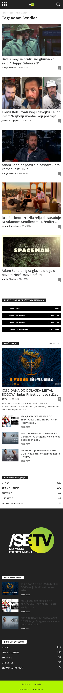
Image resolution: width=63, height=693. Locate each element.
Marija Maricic (9, 67)
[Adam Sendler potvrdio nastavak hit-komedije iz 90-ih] (31, 146)
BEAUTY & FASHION (12, 503)
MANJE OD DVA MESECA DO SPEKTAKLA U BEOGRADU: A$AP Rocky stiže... (39, 419)
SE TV (4, 399)
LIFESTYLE (7, 498)
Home (4, 13)
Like (57, 308)
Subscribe (54, 329)
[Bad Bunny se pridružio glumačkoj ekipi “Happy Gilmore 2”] (31, 40)
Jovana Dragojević (10, 120)
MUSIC (5, 483)
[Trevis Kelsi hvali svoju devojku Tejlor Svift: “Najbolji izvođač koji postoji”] (31, 93)
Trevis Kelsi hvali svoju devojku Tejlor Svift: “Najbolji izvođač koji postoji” (31, 114)
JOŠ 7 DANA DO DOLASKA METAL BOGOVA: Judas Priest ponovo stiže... (30, 392)
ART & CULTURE (10, 488)
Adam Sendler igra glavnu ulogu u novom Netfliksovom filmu (28, 272)
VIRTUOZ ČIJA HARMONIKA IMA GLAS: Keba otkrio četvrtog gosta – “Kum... (40, 453)
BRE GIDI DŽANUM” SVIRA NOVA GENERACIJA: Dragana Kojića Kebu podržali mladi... (40, 436)
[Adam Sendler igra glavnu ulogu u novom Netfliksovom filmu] (31, 251)
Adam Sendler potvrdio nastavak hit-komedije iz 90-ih (31, 167)
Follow (55, 315)
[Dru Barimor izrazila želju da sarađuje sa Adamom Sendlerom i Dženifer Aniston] (31, 198)
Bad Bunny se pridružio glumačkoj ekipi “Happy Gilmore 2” (28, 61)
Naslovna (26, 684)
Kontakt (37, 684)
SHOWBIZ (7, 493)
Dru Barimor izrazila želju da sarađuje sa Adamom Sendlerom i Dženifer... (31, 220)
